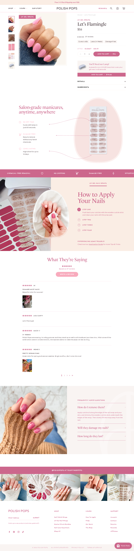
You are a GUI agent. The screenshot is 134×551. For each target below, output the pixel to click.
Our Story (89, 524)
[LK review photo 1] (27, 301)
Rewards (103, 8)
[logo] (67, 8)
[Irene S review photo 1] (27, 365)
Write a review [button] (67, 274)
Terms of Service (94, 547)
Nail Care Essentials (61, 528)
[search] (111, 8)
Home (79, 15)
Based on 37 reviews (67, 269)
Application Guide (96, 244)
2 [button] (64, 375)
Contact (114, 521)
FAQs (88, 521)
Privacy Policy (78, 547)
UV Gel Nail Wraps (98, 183)
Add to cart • (107, 54)
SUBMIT (36, 518)
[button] (111, 8)
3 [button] (67, 375)
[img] (27, 285)
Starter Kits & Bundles (62, 524)
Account (114, 517)
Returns (113, 524)
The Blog (89, 528)
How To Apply (91, 517)
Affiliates (114, 531)
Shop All (57, 531)
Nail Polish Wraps (60, 517)
